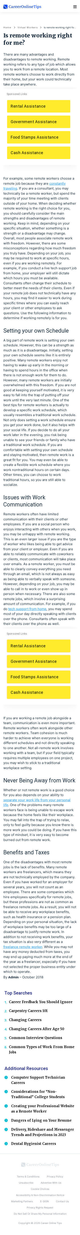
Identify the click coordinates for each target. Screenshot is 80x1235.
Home (7, 27)
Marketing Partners (22, 1201)
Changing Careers (25, 1020)
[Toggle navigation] (75, 6)
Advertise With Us (51, 1182)
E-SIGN (44, 1201)
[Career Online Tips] (40, 1164)
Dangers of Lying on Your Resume (41, 1120)
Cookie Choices (40, 1188)
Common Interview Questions (35, 1038)
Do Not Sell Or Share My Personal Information (40, 1213)
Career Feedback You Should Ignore (40, 1002)
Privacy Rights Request (40, 1207)
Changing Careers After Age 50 (36, 1029)
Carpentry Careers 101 (28, 1011)
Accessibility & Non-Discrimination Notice (40, 1195)
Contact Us (62, 1201)
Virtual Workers (28, 27)
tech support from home (27, 609)
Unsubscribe (26, 1182)
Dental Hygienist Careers (33, 1144)
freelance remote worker (22, 947)
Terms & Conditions (28, 1176)
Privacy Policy (55, 1176)
